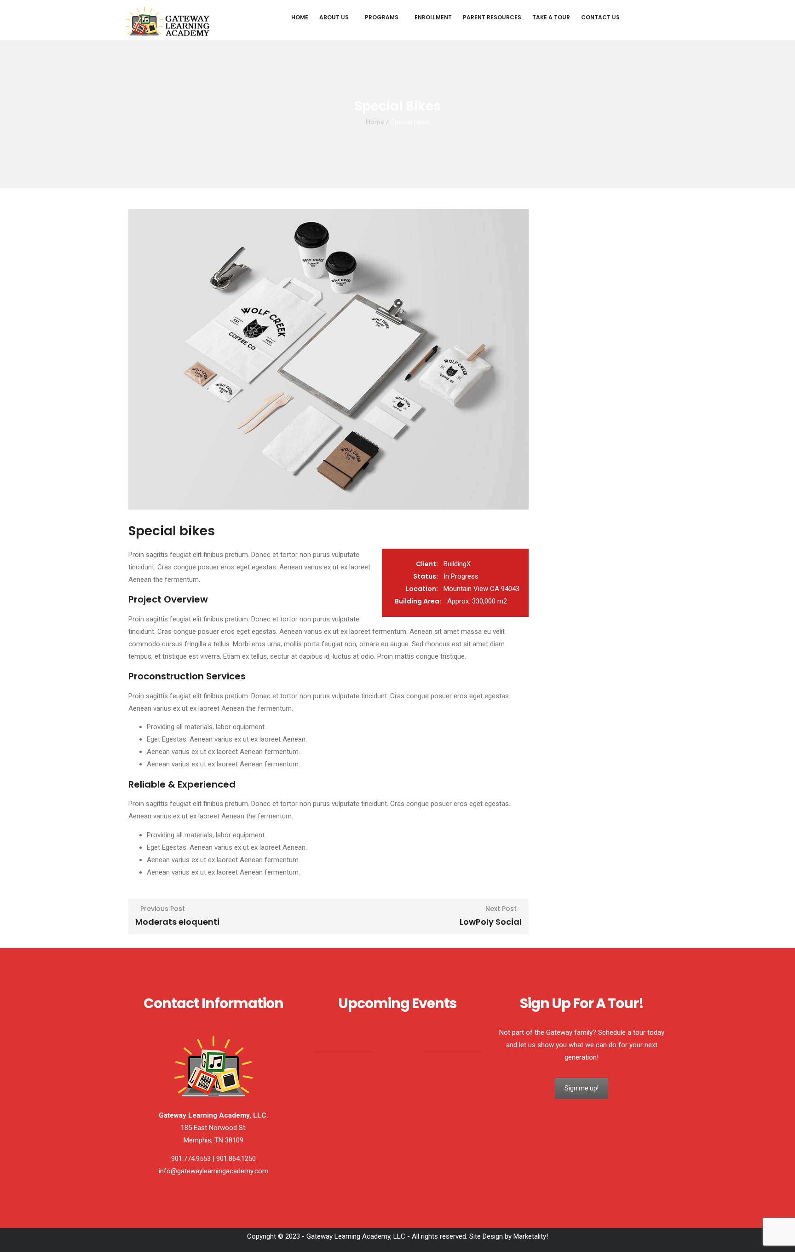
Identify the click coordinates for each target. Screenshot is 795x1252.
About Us (334, 17)
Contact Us (600, 17)
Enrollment (433, 17)
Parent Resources (492, 17)
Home (299, 17)
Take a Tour (551, 17)
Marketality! (530, 1236)
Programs (381, 17)
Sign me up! (582, 1088)
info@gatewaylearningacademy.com (213, 1171)
